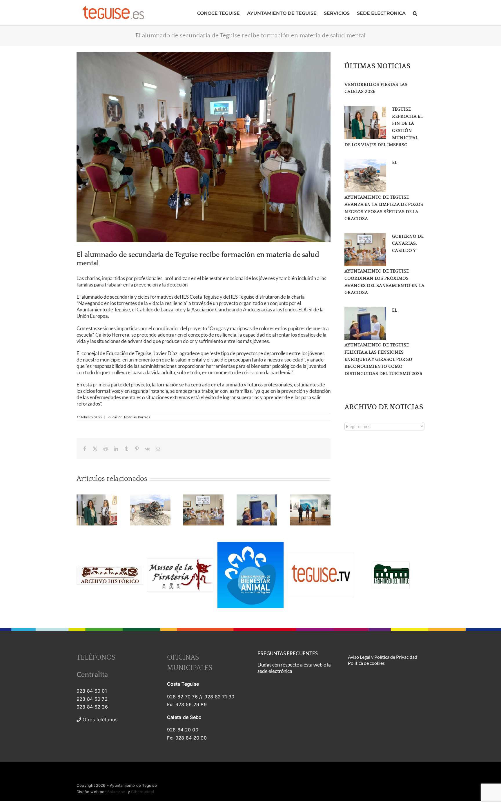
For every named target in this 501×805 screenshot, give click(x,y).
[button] (415, 12)
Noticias (130, 417)
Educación (114, 417)
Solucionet (117, 791)
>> (103, 719)
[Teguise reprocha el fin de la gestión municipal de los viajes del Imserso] (365, 122)
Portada (144, 417)
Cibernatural (142, 791)
